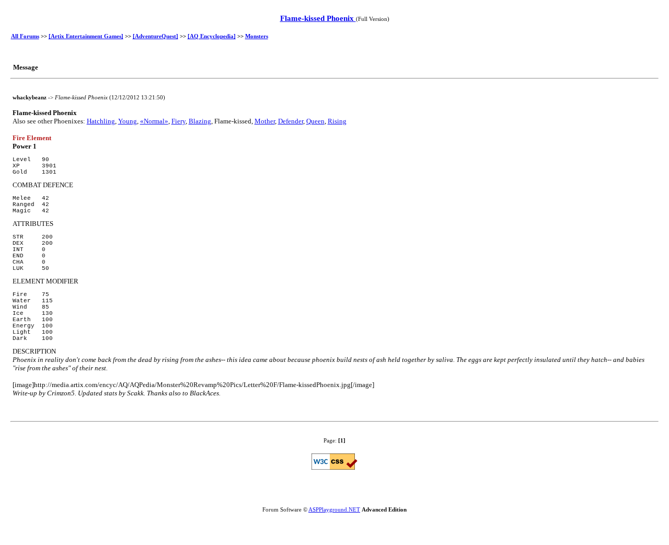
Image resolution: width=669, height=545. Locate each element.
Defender (290, 121)
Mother (265, 121)
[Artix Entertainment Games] (86, 36)
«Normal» (154, 121)
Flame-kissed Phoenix (318, 18)
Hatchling (101, 121)
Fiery (178, 121)
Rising (337, 121)
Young (127, 121)
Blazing (200, 121)
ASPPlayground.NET (334, 509)
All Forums (25, 36)
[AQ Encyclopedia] (212, 36)
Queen (315, 121)
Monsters (256, 36)
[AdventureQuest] (155, 36)
